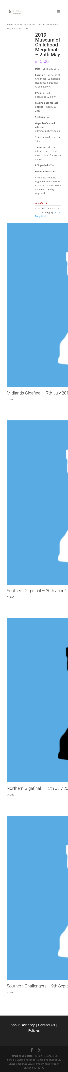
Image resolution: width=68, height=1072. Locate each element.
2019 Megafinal (22, 24)
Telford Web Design (21, 1055)
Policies (34, 1030)
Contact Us (46, 1025)
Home (10, 24)
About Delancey (23, 1025)
